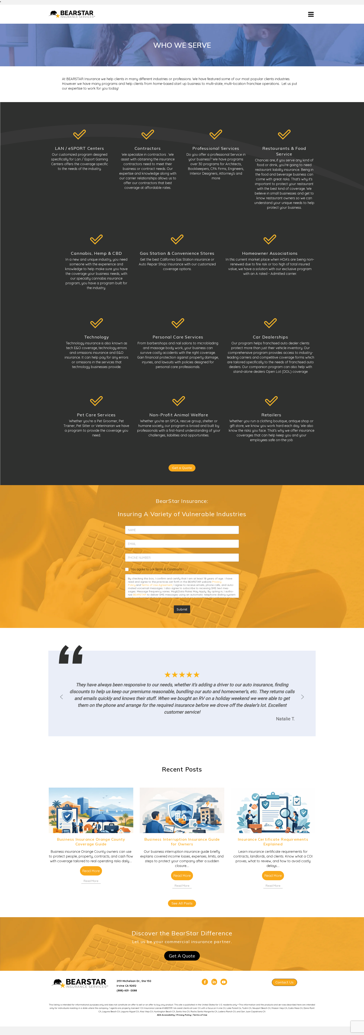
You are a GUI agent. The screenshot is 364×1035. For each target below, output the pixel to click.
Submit (182, 609)
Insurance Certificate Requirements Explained (273, 841)
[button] (61, 697)
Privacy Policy (184, 1015)
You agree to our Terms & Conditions (157, 569)
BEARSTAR (139, 594)
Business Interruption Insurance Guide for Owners (182, 841)
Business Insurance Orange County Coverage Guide (91, 841)
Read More (91, 871)
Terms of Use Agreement (156, 585)
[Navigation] (311, 14)
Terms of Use (200, 1015)
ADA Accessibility (166, 1015)
